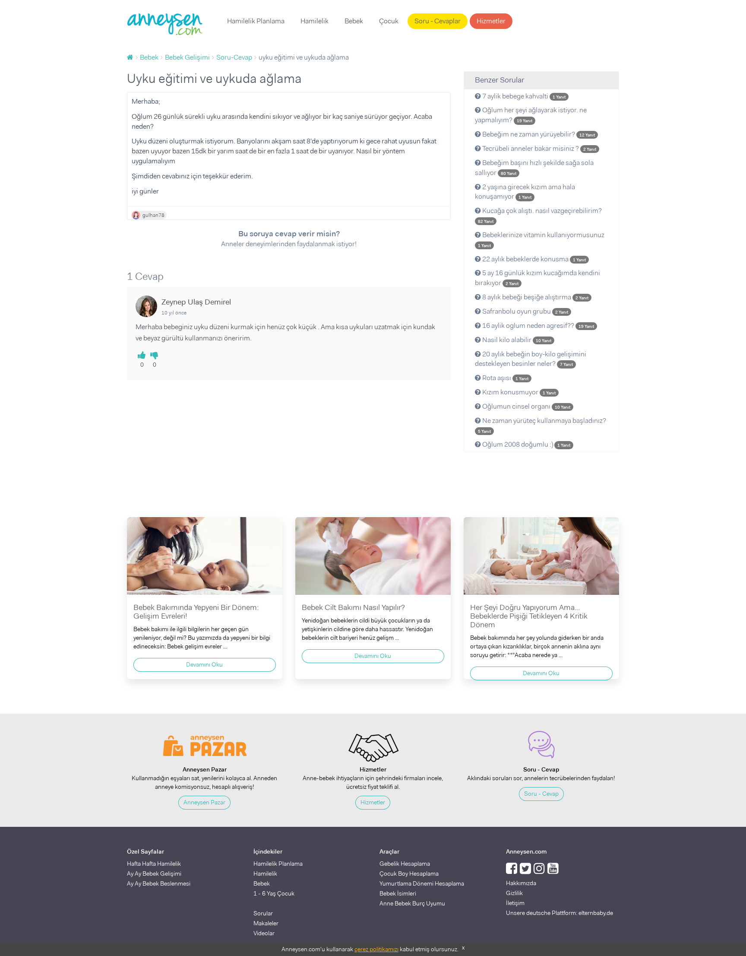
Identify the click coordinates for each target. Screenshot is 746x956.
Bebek (354, 20)
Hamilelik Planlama (255, 20)
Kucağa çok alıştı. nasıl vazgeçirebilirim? (540, 215)
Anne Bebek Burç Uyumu (412, 903)
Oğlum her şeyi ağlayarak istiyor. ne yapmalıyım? (531, 114)
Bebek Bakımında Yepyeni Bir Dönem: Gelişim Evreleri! (196, 611)
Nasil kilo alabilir (516, 339)
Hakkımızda (521, 883)
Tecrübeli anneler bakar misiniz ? (538, 148)
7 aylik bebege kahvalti (523, 96)
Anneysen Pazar (204, 802)
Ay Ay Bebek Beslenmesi (158, 883)
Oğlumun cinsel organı (525, 406)
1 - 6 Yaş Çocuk (273, 893)
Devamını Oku (204, 664)
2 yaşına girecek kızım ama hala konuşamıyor (525, 191)
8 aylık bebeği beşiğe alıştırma (534, 297)
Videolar (264, 933)
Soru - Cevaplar (437, 20)
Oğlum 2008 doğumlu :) (525, 444)
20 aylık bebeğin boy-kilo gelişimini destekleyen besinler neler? (530, 358)
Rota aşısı (504, 377)
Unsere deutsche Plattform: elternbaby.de (559, 913)
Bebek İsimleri (397, 893)
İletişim (515, 903)
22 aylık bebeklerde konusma (533, 259)
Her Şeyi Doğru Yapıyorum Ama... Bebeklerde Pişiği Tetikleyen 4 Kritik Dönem (529, 616)
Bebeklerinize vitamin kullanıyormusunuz (541, 239)
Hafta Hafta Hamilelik (154, 863)
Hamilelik (314, 20)
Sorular (263, 913)
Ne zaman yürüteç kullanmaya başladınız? (542, 425)
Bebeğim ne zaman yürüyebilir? (538, 134)
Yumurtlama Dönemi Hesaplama (421, 883)
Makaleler (265, 923)
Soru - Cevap (541, 793)
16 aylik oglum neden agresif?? (537, 325)
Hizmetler (491, 20)
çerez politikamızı (376, 949)
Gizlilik (514, 893)
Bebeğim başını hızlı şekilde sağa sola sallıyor (534, 167)
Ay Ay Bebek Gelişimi (154, 873)
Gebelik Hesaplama (404, 863)
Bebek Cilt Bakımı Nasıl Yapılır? (353, 607)
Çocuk (388, 20)
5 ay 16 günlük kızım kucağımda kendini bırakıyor (537, 277)
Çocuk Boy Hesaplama (409, 873)
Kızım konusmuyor (518, 392)
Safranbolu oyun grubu (524, 311)
